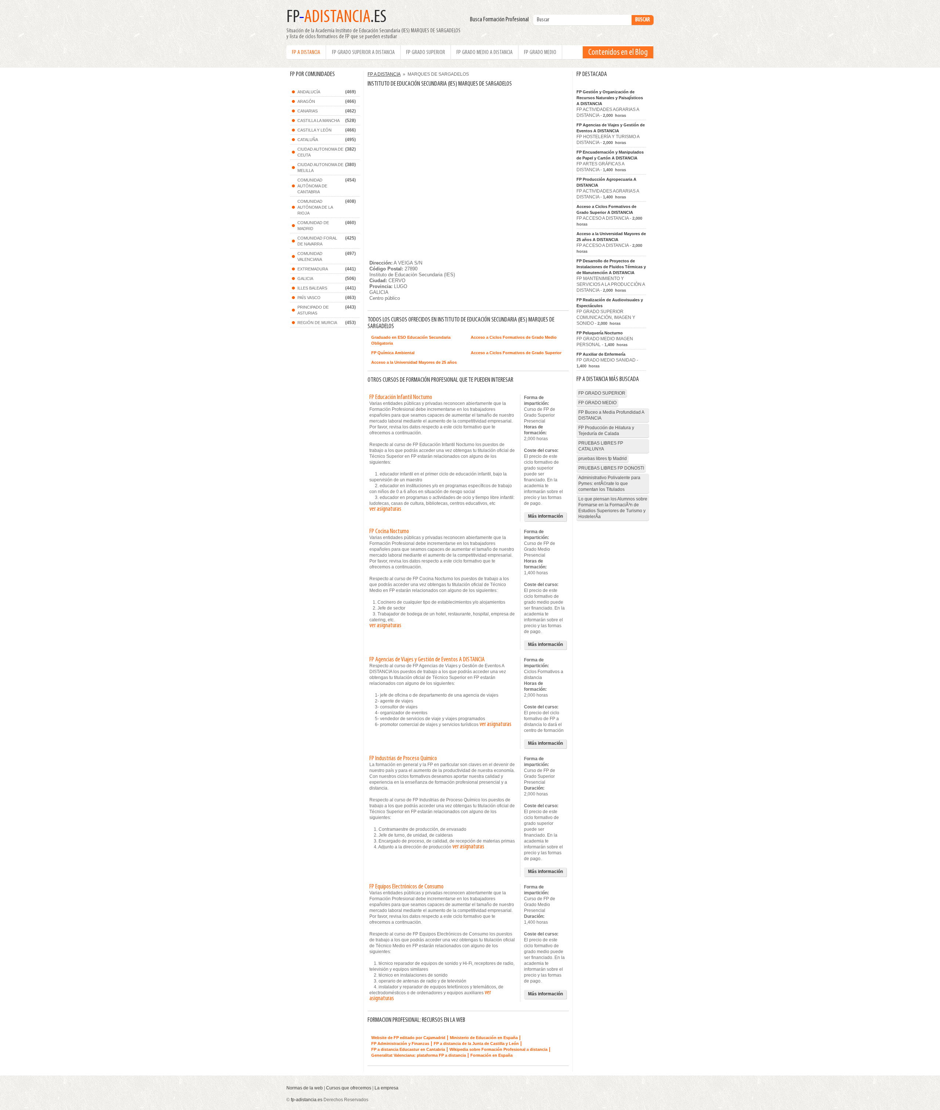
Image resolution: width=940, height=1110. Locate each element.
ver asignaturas (385, 509)
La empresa (386, 1088)
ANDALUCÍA (308, 92)
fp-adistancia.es (306, 1099)
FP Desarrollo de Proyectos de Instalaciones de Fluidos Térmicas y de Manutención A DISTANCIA (611, 267)
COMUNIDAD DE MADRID (313, 225)
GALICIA (305, 278)
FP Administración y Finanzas (400, 1043)
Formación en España (491, 1055)
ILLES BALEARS (312, 288)
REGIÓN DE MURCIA (317, 322)
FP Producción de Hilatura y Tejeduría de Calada (606, 430)
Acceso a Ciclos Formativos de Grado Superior (516, 353)
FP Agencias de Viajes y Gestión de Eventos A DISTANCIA (427, 660)
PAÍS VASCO (309, 297)
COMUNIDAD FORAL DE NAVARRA (317, 241)
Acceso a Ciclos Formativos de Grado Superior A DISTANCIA (606, 209)
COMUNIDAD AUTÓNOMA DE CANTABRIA (312, 186)
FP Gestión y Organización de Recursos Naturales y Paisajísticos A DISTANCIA (609, 98)
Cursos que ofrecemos (348, 1088)
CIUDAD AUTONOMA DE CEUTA (320, 152)
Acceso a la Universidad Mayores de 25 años (414, 362)
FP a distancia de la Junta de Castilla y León (476, 1043)
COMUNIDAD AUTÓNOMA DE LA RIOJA (315, 207)
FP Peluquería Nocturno (599, 333)
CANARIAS (307, 111)
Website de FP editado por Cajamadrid (408, 1037)
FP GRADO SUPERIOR (425, 52)
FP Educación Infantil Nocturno (400, 397)
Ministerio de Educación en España (484, 1037)
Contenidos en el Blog (618, 52)
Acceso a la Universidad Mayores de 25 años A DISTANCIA (611, 236)
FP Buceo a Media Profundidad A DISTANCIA (611, 415)
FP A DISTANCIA (306, 52)
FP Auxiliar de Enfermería (600, 354)
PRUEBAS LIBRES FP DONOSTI (611, 468)
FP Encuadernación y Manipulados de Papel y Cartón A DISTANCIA (610, 155)
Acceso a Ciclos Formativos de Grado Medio (514, 337)
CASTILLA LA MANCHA (318, 120)
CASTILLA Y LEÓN (314, 130)
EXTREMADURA (312, 269)
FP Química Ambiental (393, 353)
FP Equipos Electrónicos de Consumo (406, 887)
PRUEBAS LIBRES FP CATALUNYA (600, 446)
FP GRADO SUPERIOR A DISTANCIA (363, 52)
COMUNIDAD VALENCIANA (309, 256)
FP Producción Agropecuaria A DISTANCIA (606, 182)
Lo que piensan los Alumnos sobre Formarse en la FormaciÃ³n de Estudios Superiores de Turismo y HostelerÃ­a (612, 507)
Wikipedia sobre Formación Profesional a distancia (498, 1049)
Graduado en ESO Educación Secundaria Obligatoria (411, 340)
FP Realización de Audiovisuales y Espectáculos (609, 303)
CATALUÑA (307, 139)
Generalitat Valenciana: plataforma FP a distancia (418, 1055)
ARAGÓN (306, 101)
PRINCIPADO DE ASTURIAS (313, 310)
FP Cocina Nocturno (389, 531)
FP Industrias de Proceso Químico (403, 758)
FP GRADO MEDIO (540, 52)
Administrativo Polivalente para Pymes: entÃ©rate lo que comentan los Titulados (609, 483)
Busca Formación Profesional (501, 20)
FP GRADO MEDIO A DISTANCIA (484, 52)
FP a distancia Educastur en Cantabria (408, 1049)
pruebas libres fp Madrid (602, 458)
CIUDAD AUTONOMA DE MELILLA (320, 167)
